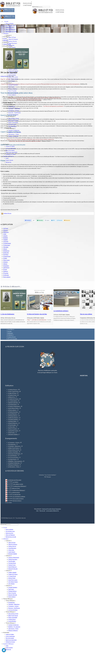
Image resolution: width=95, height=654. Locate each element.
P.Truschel (5, 273)
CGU (37, 511)
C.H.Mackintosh (7, 243)
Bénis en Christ (16, 488)
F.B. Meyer (5, 254)
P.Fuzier (5, 269)
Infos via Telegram (10, 29)
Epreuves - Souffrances (14, 112)
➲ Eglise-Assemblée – (13, 452)
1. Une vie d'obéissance (7, 314)
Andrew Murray (12, 41)
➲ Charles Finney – (12, 395)
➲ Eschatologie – (12, 444)
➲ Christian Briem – (13, 404)
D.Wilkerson (6, 251)
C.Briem (5, 249)
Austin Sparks (12, 47)
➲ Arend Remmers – (13, 414)
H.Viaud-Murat (6, 256)
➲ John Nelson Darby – (14, 408)
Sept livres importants (11, 152)
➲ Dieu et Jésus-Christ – (14, 450)
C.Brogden (5, 247)
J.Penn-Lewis (6, 260)
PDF (54, 220)
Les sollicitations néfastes (19, 496)
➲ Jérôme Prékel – (12, 421)
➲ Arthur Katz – (12, 427)
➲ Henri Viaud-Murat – (13, 391)
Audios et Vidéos (10, 146)
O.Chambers (6, 266)
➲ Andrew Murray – (13, 389)
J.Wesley (5, 264)
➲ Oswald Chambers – (13, 419)
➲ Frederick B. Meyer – (13, 399)
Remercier (68, 220)
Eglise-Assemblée (13, 122)
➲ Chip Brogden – (12, 425)
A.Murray (5, 230)
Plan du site (42, 511)
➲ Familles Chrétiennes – (14, 463)
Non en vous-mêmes (86, 314)
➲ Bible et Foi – (12, 397)
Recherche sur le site (11, 31)
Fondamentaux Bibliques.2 (18, 490)
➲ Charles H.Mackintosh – (14, 406)
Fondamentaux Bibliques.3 (19, 486)
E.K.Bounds (6, 252)
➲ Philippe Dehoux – (13, 416)
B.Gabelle (5, 238)
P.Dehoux (5, 271)
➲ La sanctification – (13, 455)
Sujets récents (9, 160)
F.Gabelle (5, 239)
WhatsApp (41, 220)
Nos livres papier (10, 150)
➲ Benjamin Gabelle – (13, 434)
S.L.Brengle (6, 275)
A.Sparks (5, 236)
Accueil (6, 21)
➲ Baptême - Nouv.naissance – (15, 461)
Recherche (8, 162)
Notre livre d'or (10, 27)
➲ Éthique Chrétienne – (14, 465)
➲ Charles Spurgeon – (13, 412)
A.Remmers (6, 232)
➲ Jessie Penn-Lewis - (13, 430)
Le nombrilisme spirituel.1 (61, 311)
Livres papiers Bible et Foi (52, 511)
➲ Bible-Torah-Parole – (14, 448)
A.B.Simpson (6, 267)
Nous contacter (10, 23)
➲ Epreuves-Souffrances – (14, 453)
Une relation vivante (18, 484)
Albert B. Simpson (13, 39)
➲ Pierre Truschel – (13, 429)
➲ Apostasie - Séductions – (14, 446)
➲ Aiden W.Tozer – (12, 393)
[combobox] (44, 7)
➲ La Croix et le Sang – (13, 457)
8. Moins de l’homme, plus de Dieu (37, 314)
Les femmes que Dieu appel (14, 480)
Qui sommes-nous (10, 25)
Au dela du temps (15, 492)
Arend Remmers (12, 43)
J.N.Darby (5, 262)
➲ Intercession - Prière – (14, 467)
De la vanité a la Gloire (18, 498)
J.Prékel (5, 258)
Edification (5, 33)
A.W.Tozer (5, 228)
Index (7, 158)
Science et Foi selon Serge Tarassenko (51, 509)
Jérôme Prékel (12, 75)
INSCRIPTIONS (84, 375)
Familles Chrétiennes (13, 130)
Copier (47, 220)
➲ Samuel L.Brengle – (13, 402)
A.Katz (4, 234)
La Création (15, 482)
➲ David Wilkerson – (13, 423)
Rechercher (35, 7)
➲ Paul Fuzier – (12, 432)
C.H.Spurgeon (6, 245)
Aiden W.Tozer (12, 37)
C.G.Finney (5, 241)
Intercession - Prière (13, 134)
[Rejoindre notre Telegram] (4, 650)
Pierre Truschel (12, 91)
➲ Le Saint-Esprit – (12, 459)
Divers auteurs (12, 95)
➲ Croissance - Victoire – (14, 442)
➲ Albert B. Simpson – (13, 417)
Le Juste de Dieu (17, 494)
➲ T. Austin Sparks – (13, 401)
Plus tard (60, 220)
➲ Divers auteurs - (12, 410)
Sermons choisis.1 (17, 500)
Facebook (28, 220)
